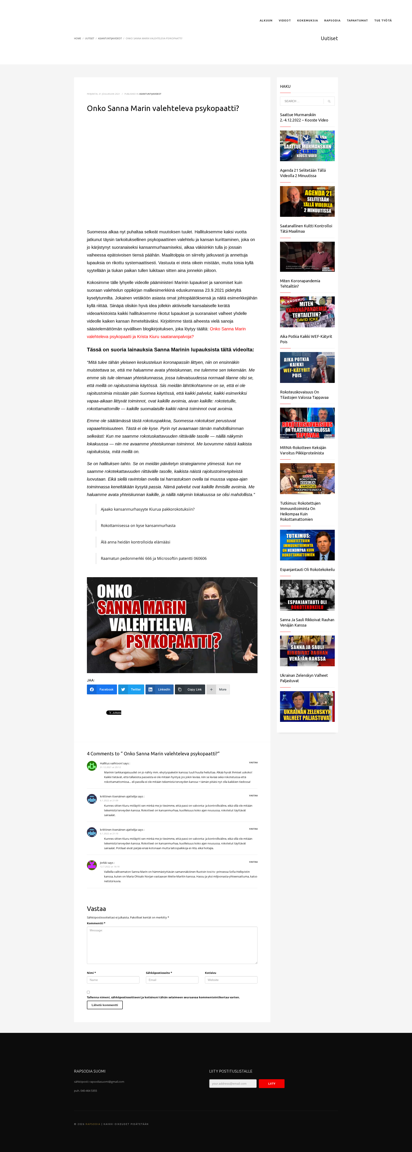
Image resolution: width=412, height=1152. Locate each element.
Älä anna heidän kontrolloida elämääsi (135, 542)
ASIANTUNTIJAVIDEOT (150, 93)
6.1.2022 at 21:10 (109, 833)
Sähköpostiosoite (159, 973)
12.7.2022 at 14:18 (110, 866)
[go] (329, 101)
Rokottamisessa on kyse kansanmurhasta (138, 525)
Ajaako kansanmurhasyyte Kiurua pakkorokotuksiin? (148, 509)
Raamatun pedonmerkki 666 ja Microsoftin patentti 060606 (154, 558)
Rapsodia (93, 1124)
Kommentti (96, 923)
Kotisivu (210, 973)
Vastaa (253, 762)
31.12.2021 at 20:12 (110, 767)
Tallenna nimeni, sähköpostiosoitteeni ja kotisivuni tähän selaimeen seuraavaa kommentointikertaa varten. (163, 997)
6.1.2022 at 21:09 (109, 800)
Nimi (91, 973)
